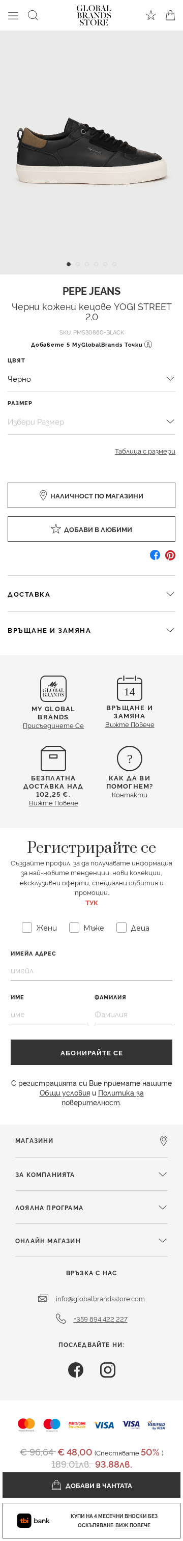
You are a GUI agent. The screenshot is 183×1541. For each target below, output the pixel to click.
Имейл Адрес (33, 953)
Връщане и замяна (49, 629)
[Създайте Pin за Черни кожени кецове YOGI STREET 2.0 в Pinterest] (170, 559)
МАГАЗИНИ (34, 1140)
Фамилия (111, 997)
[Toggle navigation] (13, 15)
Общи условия (65, 1092)
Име (17, 997)
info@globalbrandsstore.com (100, 1298)
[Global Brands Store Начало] (94, 13)
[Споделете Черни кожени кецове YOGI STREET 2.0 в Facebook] (155, 559)
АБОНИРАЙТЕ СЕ (91, 1052)
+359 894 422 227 (101, 1318)
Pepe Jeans (91, 290)
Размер (20, 403)
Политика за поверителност (103, 1097)
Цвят (16, 360)
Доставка (29, 593)
